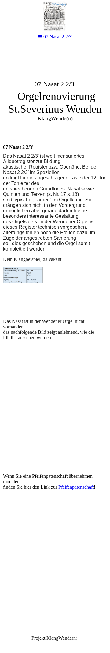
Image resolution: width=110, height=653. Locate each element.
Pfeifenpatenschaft (76, 487)
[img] (55, 16)
